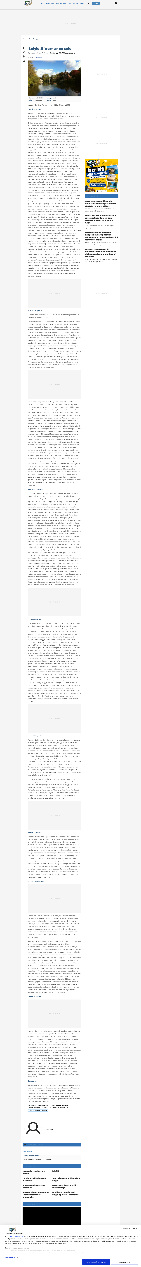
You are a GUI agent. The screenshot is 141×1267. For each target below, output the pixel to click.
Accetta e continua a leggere (96, 1262)
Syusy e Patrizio (73, 3)
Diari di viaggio (61, 3)
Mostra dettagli (10, 1257)
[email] (24, 60)
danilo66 (39, 57)
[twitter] (24, 52)
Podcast (82, 3)
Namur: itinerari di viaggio (38, 1110)
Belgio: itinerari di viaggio (60, 1105)
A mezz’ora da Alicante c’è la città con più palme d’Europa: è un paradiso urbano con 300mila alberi (100, 219)
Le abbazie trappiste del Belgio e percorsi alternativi (65, 1193)
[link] (24, 64)
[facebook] (24, 48)
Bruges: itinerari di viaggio (38, 1108)
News (42, 3)
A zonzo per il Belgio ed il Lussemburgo (64, 1186)
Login (96, 3)
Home (25, 39)
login (32, 1159)
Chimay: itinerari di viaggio (59, 1108)
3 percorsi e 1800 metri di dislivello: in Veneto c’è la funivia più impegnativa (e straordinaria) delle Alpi (100, 253)
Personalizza (123, 1262)
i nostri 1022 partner (16, 1236)
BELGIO (55, 1171)
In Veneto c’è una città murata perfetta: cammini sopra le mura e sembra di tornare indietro (100, 203)
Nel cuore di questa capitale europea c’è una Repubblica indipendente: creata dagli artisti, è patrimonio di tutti (101, 236)
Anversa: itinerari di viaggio (38, 1105)
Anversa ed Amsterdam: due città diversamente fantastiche (36, 1194)
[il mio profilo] (88, 3)
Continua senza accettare (131, 1228)
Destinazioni (50, 3)
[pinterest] (24, 56)
